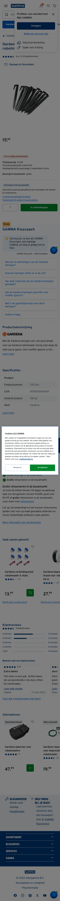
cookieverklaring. (26, 459)
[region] (30, 450)
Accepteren (43, 467)
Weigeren (17, 467)
